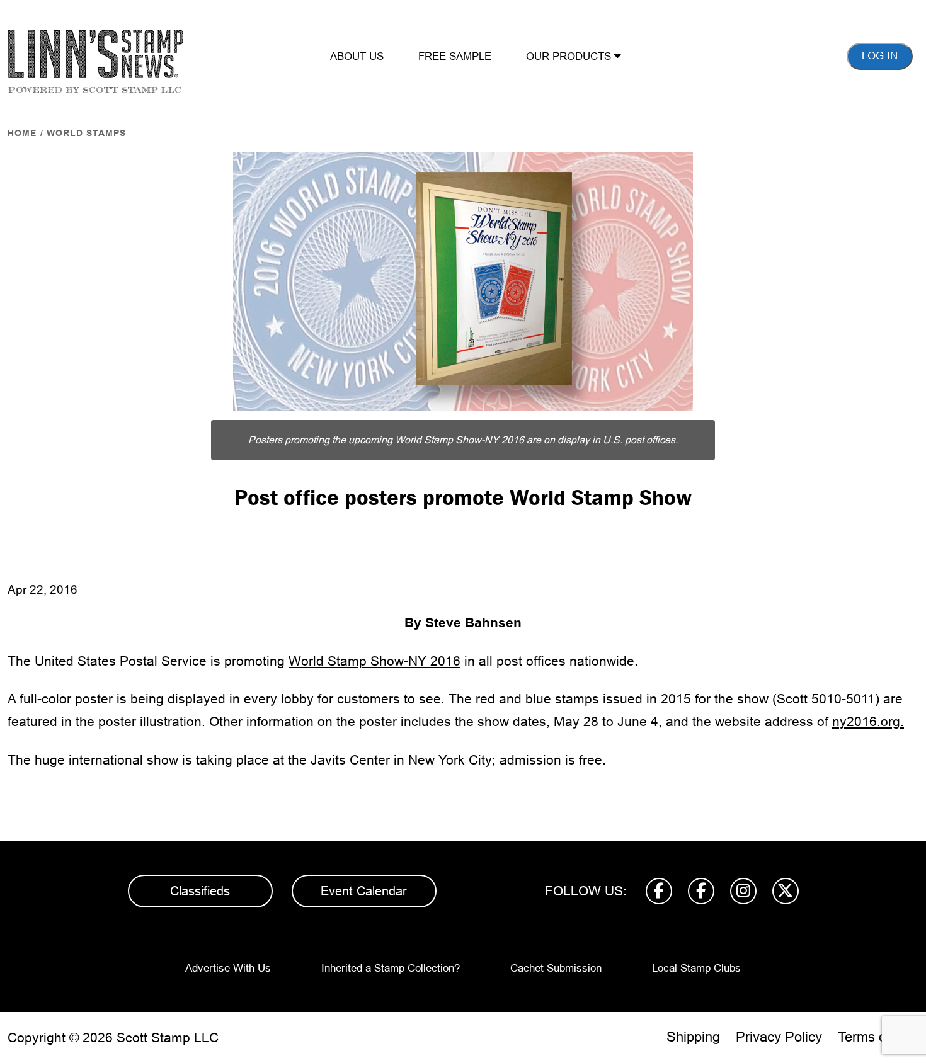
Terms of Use (878, 1037)
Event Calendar (364, 891)
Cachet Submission (556, 968)
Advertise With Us (228, 968)
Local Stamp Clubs (696, 968)
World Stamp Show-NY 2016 (374, 661)
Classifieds (200, 891)
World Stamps (86, 133)
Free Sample (454, 56)
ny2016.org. (868, 721)
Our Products (570, 56)
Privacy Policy (779, 1037)
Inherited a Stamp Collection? (390, 968)
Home (22, 133)
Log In (880, 56)
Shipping (693, 1037)
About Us (357, 56)
